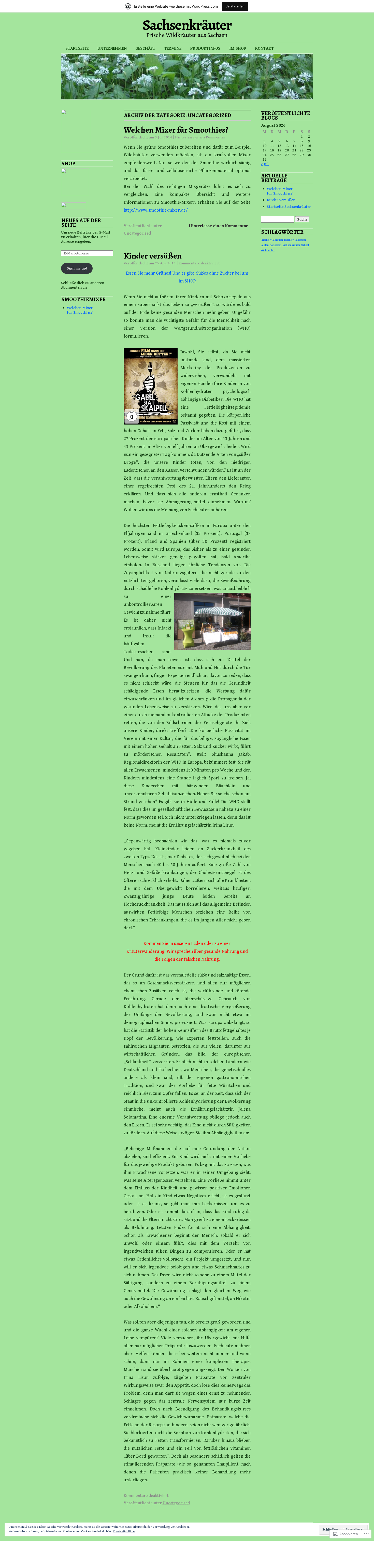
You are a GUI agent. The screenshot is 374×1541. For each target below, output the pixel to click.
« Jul (265, 164)
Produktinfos (205, 48)
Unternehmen (112, 48)
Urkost (305, 245)
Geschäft (145, 48)
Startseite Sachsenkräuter (289, 206)
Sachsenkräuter (187, 25)
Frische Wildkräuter (272, 239)
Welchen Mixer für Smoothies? (176, 129)
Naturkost (275, 245)
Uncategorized (137, 233)
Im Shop (237, 48)
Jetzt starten (235, 6)
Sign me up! (77, 268)
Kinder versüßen (153, 255)
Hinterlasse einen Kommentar (200, 137)
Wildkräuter (268, 250)
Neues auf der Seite (81, 222)
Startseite (77, 48)
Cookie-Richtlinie (124, 1531)
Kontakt (264, 48)
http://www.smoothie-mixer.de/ (156, 210)
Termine (172, 48)
